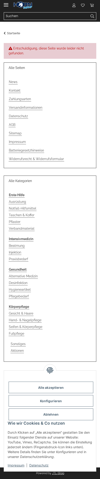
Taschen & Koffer (21, 215)
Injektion (15, 252)
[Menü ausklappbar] (6, 3)
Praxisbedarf (18, 259)
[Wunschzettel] (82, 5)
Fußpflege (16, 333)
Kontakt (14, 90)
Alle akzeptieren (51, 387)
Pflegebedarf (19, 296)
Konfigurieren (51, 401)
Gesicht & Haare (21, 313)
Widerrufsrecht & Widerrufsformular (36, 159)
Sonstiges (18, 344)
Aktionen (17, 350)
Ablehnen (51, 414)
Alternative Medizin (23, 276)
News (13, 82)
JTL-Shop (58, 473)
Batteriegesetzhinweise (26, 150)
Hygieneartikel (20, 289)
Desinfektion (18, 283)
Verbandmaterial (21, 228)
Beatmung (17, 245)
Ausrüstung (17, 202)
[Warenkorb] (91, 5)
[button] (74, 5)
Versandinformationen (25, 107)
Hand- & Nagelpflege (25, 320)
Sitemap (15, 133)
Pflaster (14, 222)
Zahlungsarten (20, 99)
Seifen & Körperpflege (25, 327)
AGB (12, 125)
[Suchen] (92, 16)
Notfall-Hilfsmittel (22, 208)
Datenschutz (39, 465)
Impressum (16, 465)
